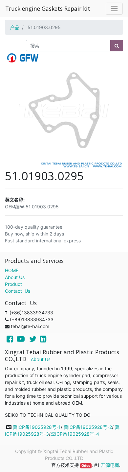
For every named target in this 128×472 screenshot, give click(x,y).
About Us (15, 277)
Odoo (85, 465)
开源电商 (110, 465)
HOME (11, 270)
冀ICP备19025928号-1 (37, 427)
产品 (14, 27)
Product (13, 284)
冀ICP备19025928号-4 (75, 434)
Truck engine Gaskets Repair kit (47, 8)
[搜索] (116, 45)
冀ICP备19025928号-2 (88, 427)
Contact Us (17, 291)
